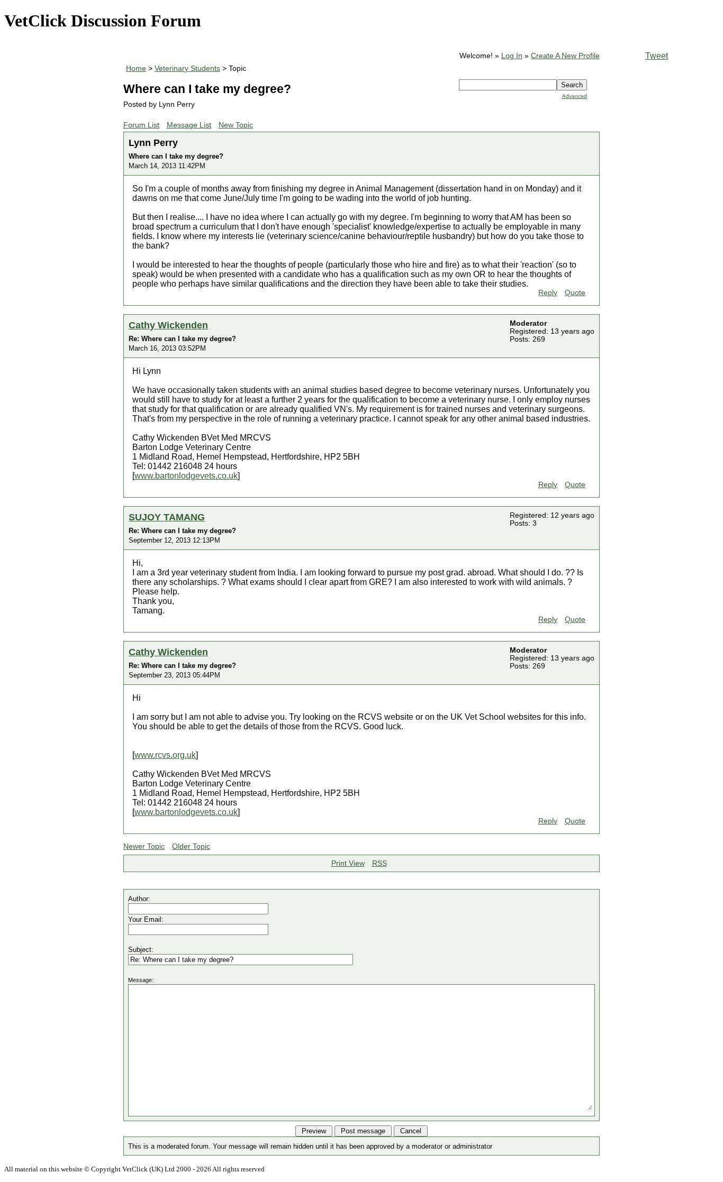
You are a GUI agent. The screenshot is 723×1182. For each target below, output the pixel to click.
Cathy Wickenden (168, 325)
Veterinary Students (187, 68)
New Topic (236, 125)
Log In (511, 56)
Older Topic (191, 846)
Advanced (574, 96)
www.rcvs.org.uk (165, 754)
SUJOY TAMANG (167, 517)
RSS (379, 863)
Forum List (141, 125)
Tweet (656, 55)
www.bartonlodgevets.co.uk (186, 475)
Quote (575, 293)
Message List (189, 125)
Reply (547, 293)
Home (136, 68)
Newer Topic (144, 846)
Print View (348, 863)
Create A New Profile (565, 56)
